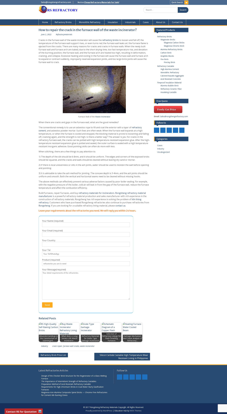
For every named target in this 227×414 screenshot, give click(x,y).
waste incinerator (87, 346)
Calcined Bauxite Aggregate (172, 75)
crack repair (57, 346)
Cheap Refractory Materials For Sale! (101, 2)
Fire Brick (164, 59)
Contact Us (177, 22)
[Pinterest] (181, 130)
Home (45, 22)
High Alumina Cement (170, 69)
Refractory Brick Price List (53, 355)
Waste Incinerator (102, 116)
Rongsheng (44, 205)
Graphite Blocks (167, 56)
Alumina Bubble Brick (170, 85)
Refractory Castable (165, 66)
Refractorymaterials (64, 34)
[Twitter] (169, 130)
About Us (160, 22)
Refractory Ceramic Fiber (171, 89)
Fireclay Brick (169, 62)
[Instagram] (175, 130)
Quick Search (177, 2)
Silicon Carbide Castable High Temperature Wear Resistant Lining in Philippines (124, 357)
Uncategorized (163, 152)
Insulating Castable (169, 92)
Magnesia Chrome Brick (174, 46)
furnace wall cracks (71, 346)
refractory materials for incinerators (96, 193)
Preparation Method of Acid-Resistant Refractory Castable (66, 384)
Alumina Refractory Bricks (171, 49)
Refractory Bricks (63, 22)
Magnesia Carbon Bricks (174, 42)
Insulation (113, 22)
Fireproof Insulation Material (169, 82)
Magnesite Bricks (168, 39)
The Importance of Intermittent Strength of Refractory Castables (68, 381)
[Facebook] (156, 130)
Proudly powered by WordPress (99, 410)
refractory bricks (110, 40)
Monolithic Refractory (89, 22)
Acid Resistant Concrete (171, 79)
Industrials (130, 22)
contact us (120, 205)
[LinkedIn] (163, 130)
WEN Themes (135, 410)
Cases (146, 22)
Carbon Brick (166, 52)
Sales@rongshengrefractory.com (56, 2)
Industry (44, 346)
